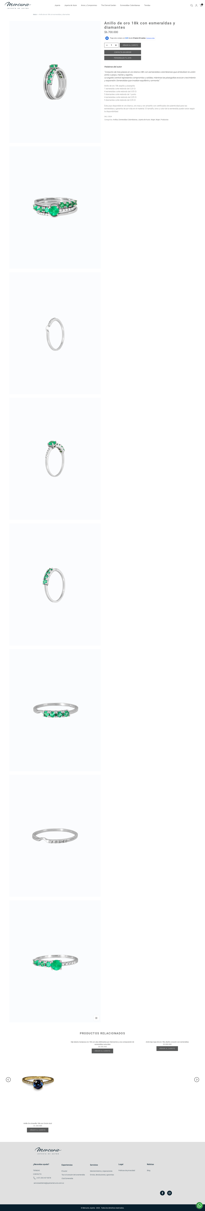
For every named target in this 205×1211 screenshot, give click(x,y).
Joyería (57, 5)
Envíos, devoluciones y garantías (102, 1175)
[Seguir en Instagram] (169, 1193)
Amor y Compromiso (89, 5)
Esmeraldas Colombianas (130, 5)
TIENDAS (36, 1170)
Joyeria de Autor (144, 120)
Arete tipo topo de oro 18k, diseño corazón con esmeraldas (167, 1042)
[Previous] (8, 1079)
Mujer (153, 120)
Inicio (35, 14)
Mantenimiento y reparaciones (101, 1171)
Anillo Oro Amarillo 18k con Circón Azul (37, 1123)
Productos (164, 120)
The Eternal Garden (108, 5)
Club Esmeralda (67, 1178)
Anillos (115, 120)
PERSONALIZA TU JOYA (122, 58)
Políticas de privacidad (127, 1170)
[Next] (196, 1079)
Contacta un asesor (122, 52)
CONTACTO (37, 1174)
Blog (148, 1170)
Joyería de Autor (70, 5)
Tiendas (147, 5)
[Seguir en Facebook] (162, 1193)
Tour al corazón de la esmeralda (73, 1175)
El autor (64, 1171)
